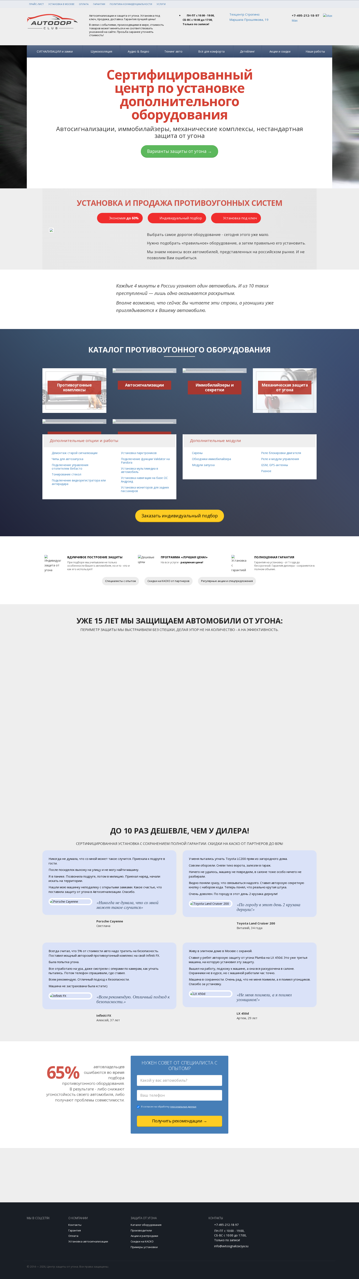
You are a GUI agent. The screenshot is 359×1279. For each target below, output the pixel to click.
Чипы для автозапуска (67, 459)
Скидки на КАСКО (142, 1241)
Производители (141, 1230)
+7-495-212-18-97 (305, 15)
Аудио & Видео (138, 51)
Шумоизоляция (101, 51)
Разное (266, 471)
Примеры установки (144, 1247)
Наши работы (315, 51)
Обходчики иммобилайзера (211, 459)
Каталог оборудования (146, 1225)
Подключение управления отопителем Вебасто (70, 466)
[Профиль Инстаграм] (33, 1229)
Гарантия (74, 1230)
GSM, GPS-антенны (274, 465)
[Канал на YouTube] (46, 1229)
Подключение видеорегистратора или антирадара (79, 482)
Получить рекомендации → (179, 1121)
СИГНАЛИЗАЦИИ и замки (55, 51)
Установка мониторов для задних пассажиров (145, 489)
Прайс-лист (36, 4)
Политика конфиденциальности (131, 4)
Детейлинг (247, 51)
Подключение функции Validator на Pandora (145, 460)
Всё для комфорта (211, 51)
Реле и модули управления (280, 459)
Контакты (74, 1225)
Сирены (197, 453)
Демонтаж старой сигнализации (74, 453)
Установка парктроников (139, 453)
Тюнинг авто (173, 51)
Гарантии (99, 4)
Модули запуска (203, 465)
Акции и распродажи (144, 1236)
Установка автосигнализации (88, 1241)
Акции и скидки (279, 51)
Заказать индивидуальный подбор (179, 516)
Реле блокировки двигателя (281, 453)
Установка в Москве (61, 4)
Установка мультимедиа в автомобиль (139, 470)
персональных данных (183, 1106)
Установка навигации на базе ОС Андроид (144, 479)
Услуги (161, 4)
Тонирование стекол (66, 474)
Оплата (84, 4)
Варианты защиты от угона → (179, 151)
